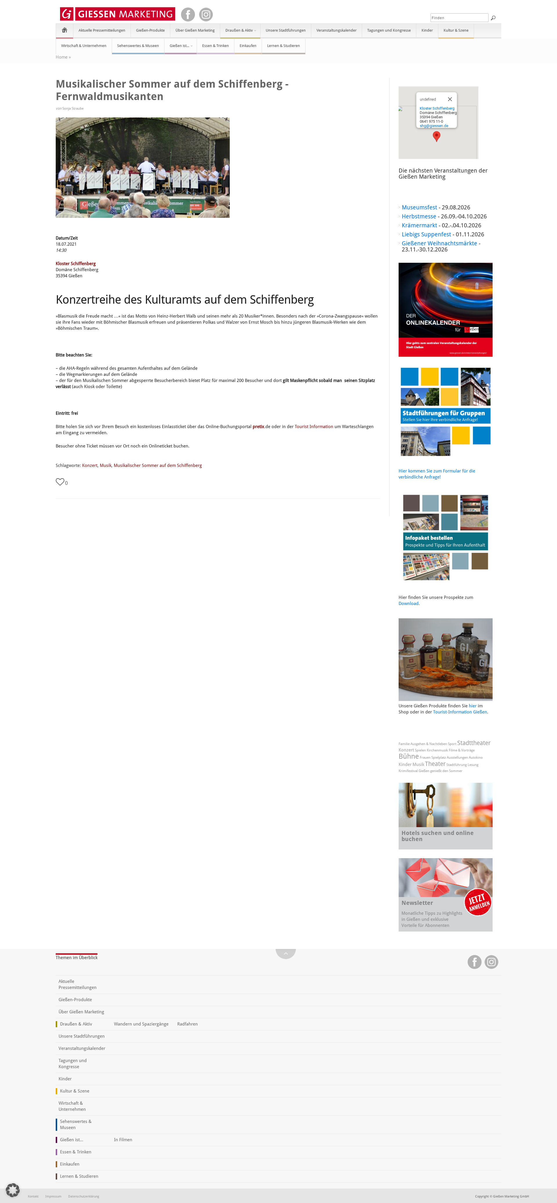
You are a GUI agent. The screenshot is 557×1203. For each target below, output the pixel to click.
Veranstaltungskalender (337, 30)
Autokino (476, 758)
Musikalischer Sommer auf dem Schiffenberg (158, 465)
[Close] (450, 99)
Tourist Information (314, 426)
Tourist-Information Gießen (460, 712)
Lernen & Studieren (283, 46)
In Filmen (123, 1139)
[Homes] (64, 29)
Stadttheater (474, 743)
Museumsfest (419, 207)
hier (473, 706)
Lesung (473, 765)
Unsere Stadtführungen (286, 30)
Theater (435, 763)
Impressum (53, 1196)
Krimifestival (408, 771)
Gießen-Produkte (150, 30)
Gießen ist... (176, 48)
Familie (404, 744)
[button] (436, 136)
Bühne (409, 756)
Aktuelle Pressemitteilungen (102, 30)
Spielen (420, 750)
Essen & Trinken (215, 46)
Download (409, 603)
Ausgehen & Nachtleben (428, 744)
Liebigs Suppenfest (426, 234)
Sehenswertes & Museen (138, 46)
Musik (105, 465)
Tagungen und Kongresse (389, 30)
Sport (452, 744)
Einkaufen (248, 46)
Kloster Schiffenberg (76, 263)
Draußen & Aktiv (236, 32)
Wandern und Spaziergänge (141, 1024)
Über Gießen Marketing (195, 30)
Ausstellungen (457, 758)
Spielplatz (438, 758)
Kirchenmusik (437, 750)
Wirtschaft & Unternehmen (83, 46)
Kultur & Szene (456, 30)
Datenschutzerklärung (83, 1196)
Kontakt (33, 1196)
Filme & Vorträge (462, 750)
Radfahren (187, 1024)
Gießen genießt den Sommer (440, 771)
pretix (258, 426)
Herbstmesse (419, 216)
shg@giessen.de (434, 126)
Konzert (89, 465)
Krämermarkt (419, 225)
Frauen (425, 758)
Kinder (427, 30)
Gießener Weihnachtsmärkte (439, 243)
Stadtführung (456, 765)
